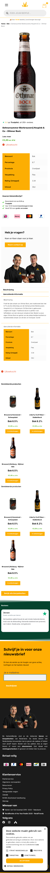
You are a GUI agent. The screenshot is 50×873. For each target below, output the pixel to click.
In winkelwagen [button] (12, 431)
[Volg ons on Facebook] (4, 822)
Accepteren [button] (25, 861)
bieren (41, 736)
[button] (14, 866)
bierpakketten (7, 739)
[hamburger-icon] (6, 5)
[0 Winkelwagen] (44, 6)
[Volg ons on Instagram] (10, 822)
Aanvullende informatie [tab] (13, 294)
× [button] (45, 829)
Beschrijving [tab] (8, 290)
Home (3, 24)
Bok (8, 24)
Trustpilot (14, 122)
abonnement (27, 746)
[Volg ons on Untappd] (16, 822)
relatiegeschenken (9, 749)
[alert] (25, 848)
